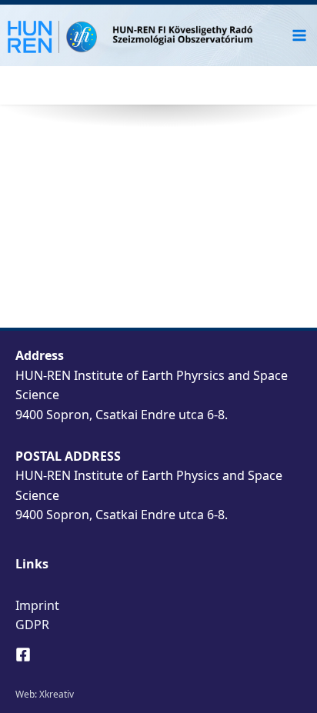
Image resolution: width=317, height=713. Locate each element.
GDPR (32, 624)
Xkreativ (56, 694)
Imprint (37, 605)
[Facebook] (23, 654)
